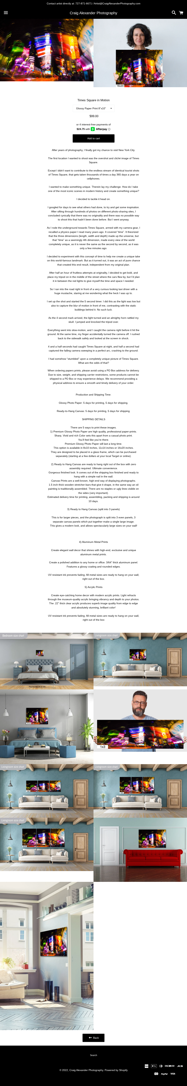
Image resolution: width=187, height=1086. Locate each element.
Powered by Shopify (116, 1070)
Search (93, 1055)
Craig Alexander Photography (93, 13)
